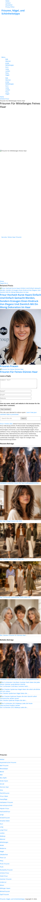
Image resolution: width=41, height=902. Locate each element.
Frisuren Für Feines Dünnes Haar (19, 371)
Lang (7, 69)
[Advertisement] (20, 35)
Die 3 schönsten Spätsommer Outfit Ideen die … (16, 597)
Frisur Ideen (4, 796)
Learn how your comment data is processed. (18, 413)
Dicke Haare (4, 781)
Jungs (7, 63)
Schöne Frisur (4, 873)
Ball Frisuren (4, 765)
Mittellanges (9, 65)
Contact (8, 3)
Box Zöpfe (3, 778)
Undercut (3, 882)
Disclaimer (9, 5)
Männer (8, 61)
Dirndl (2, 784)
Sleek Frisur (4, 876)
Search (23, 418)
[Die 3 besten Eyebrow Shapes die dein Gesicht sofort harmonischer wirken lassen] (20, 697)
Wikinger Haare (5, 888)
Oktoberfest (4, 854)
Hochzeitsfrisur (5, 811)
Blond (2, 772)
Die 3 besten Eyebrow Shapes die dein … (13, 700)
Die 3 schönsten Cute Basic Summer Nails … (14, 686)
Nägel (7, 75)
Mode (2, 845)
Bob (6, 59)
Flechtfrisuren (4, 793)
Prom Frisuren (4, 864)
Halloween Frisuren (6, 802)
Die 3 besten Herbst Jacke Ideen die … (12, 559)
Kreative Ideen (5, 821)
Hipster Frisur (4, 808)
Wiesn (2, 885)
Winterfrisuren (5, 891)
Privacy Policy (9, 7)
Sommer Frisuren (6, 879)
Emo (1, 790)
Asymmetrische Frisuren (8, 762)
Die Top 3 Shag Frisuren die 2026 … (11, 521)
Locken (7, 71)
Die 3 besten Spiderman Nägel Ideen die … (14, 693)
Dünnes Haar (4, 787)
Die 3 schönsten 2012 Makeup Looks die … (14, 707)
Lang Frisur (3, 830)
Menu (3, 57)
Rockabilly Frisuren (6, 870)
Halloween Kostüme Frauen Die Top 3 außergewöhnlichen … (20, 483)
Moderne (3, 848)
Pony (7, 73)
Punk (1, 867)
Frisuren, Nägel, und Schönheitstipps (13, 12)
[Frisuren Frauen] (20, 337)
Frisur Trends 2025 (6, 424)
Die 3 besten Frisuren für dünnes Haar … (13, 635)
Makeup (2, 836)
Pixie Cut (3, 858)
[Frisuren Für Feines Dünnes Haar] (20, 369)
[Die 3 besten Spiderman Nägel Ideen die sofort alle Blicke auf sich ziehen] (20, 690)
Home (7, 1)
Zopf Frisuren (4, 894)
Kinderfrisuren (5, 818)
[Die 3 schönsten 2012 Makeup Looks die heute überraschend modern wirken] (20, 704)
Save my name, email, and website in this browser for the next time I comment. (20, 404)
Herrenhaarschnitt (6, 805)
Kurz (7, 67)
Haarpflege (3, 799)
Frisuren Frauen (9, 366)
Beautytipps (4, 769)
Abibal (2, 759)
